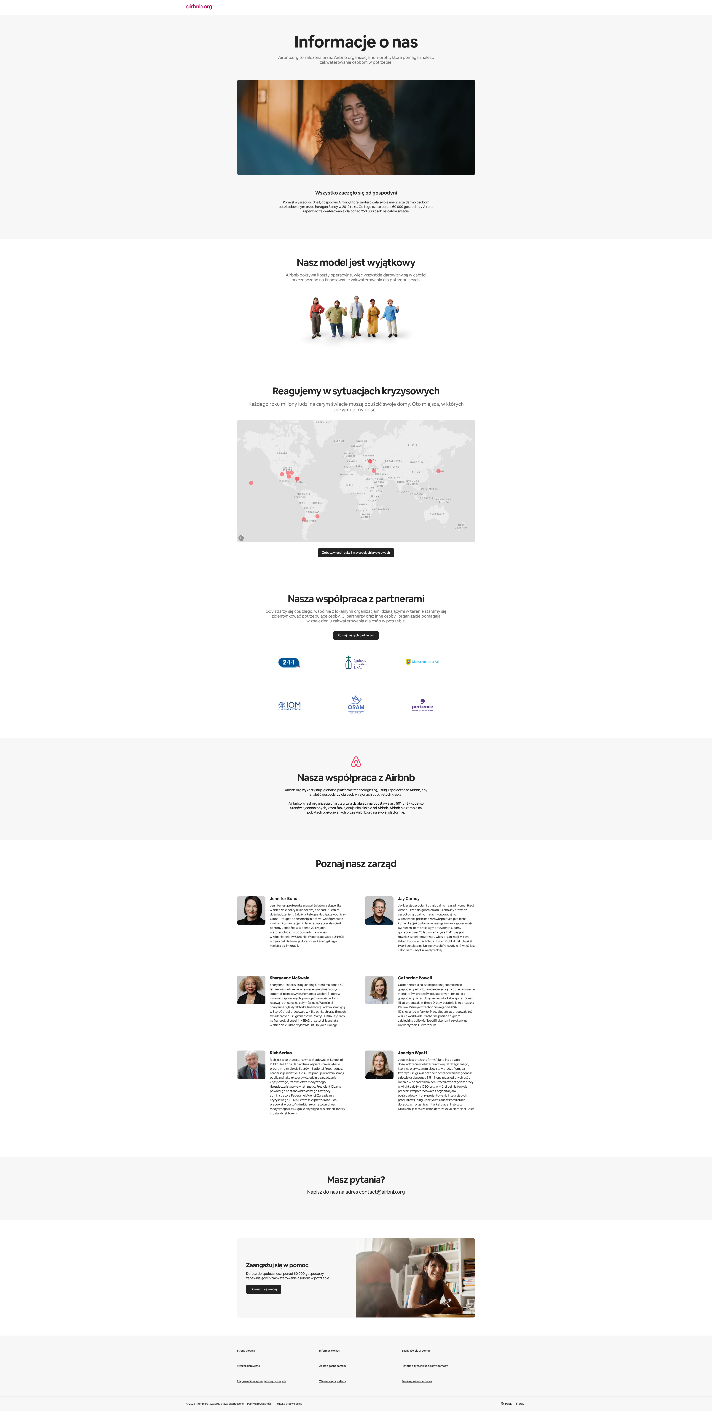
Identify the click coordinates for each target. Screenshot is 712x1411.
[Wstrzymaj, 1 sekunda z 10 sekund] (241, 538)
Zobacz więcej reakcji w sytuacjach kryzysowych (356, 553)
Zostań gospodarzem (332, 1366)
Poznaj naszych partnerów (356, 635)
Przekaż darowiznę (248, 1366)
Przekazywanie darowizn (417, 1381)
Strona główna (246, 1350)
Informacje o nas (329, 1350)
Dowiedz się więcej (264, 1289)
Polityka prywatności (259, 1403)
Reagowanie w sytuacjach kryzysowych (261, 1381)
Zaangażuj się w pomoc (416, 1350)
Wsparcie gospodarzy (332, 1381)
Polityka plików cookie (289, 1403)
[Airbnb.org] (269, 7)
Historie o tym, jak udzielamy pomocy (425, 1366)
